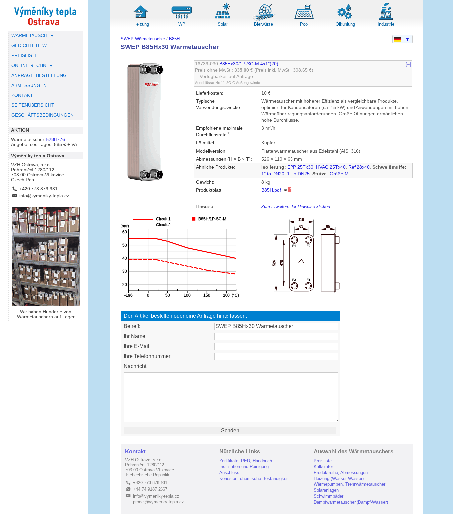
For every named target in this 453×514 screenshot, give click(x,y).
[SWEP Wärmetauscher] (45, 15)
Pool (304, 24)
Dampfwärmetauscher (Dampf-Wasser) (351, 502)
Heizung (141, 24)
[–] (408, 63)
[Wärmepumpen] (181, 19)
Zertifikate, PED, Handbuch (245, 460)
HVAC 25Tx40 (331, 167)
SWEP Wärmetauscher (143, 38)
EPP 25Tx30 (300, 167)
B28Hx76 (55, 139)
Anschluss (229, 472)
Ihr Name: (135, 336)
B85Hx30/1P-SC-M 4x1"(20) (248, 63)
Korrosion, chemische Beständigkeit (254, 478)
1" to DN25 (298, 173)
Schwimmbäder (328, 496)
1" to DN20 (272, 173)
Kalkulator (323, 466)
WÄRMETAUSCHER (32, 35)
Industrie (386, 24)
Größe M (339, 173)
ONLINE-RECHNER (32, 65)
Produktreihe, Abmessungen (341, 472)
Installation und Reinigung (244, 466)
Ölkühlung (345, 24)
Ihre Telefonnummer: (148, 356)
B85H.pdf (271, 190)
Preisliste (323, 460)
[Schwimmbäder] (304, 19)
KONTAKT (22, 95)
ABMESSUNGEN (29, 85)
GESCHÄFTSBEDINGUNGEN (42, 115)
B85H (174, 38)
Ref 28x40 (359, 167)
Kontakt (135, 451)
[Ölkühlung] (345, 19)
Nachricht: (136, 366)
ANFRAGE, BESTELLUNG (39, 75)
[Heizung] (141, 19)
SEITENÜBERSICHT (32, 105)
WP (181, 24)
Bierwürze (263, 24)
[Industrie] (386, 19)
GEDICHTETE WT (30, 45)
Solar (222, 24)
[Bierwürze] (263, 19)
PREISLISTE (24, 55)
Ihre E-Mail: (137, 346)
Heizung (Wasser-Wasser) (339, 478)
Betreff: (132, 326)
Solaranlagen (326, 490)
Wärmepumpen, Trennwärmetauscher (349, 484)
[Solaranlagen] (222, 19)
